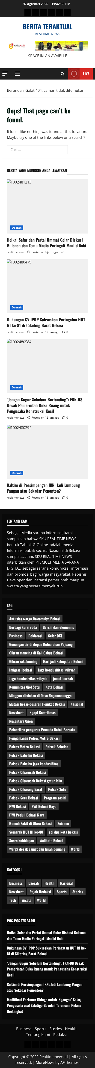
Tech (12, 900)
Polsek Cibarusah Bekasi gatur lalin (35, 781)
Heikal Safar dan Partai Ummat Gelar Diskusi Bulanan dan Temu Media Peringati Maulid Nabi (46, 243)
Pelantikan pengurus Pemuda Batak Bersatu (42, 729)
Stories (77, 891)
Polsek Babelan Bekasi (26, 755)
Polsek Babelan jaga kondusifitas (33, 763)
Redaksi (60, 1034)
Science (63, 823)
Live (86, 73)
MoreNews (45, 1062)
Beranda (14, 90)
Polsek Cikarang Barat (25, 789)
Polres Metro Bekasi (24, 746)
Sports (62, 891)
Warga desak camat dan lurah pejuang (37, 849)
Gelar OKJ (55, 636)
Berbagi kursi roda (23, 627)
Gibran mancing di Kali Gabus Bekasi (36, 653)
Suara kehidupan (21, 840)
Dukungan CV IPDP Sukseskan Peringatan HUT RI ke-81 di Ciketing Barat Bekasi (46, 322)
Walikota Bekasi (51, 840)
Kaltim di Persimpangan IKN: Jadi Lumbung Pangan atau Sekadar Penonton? (43, 488)
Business (16, 636)
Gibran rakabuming (23, 661)
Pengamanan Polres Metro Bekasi (34, 738)
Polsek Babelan (56, 746)
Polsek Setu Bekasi (23, 798)
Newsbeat (16, 712)
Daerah (17, 228)
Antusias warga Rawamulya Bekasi (34, 618)
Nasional (77, 704)
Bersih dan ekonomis (58, 627)
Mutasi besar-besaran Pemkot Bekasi (37, 704)
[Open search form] (62, 73)
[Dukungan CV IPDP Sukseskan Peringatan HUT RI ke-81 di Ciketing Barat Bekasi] (47, 286)
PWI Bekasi (17, 806)
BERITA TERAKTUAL (47, 26)
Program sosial (55, 798)
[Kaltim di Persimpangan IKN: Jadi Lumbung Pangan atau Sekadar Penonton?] (47, 452)
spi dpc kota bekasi (63, 832)
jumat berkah (63, 678)
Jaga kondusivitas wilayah (28, 678)
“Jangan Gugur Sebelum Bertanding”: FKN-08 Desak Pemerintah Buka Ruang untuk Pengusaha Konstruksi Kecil (44, 405)
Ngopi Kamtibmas (43, 712)
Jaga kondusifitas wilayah (56, 670)
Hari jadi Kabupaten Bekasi (63, 661)
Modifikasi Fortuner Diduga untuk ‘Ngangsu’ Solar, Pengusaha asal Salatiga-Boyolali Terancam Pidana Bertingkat (44, 1005)
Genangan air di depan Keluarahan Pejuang (41, 644)
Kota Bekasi (54, 687)
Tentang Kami (38, 1034)
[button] (5, 74)
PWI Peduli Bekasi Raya (26, 815)
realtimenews (15, 252)
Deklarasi (35, 636)
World (75, 849)
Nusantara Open (21, 721)
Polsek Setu (57, 789)
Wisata (26, 900)
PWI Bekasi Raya (44, 806)
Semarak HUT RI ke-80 (26, 832)
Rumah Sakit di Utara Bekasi (30, 823)
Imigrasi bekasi (20, 670)
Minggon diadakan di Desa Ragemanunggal (40, 695)
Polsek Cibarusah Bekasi (27, 772)
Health (49, 883)
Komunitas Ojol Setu (24, 687)
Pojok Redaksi (40, 891)
